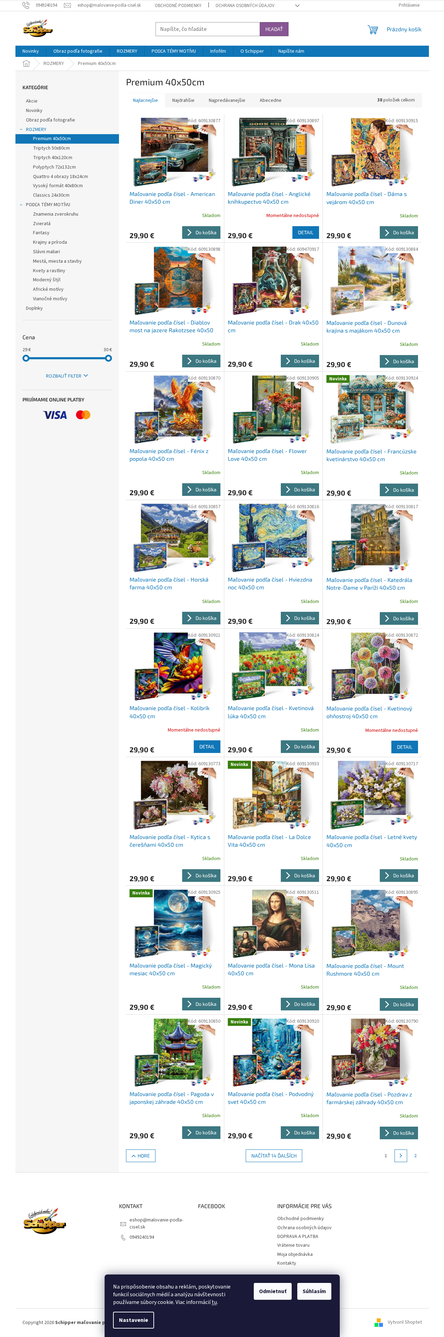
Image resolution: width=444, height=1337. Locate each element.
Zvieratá (42, 223)
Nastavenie (133, 1320)
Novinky (34, 110)
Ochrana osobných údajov (245, 5)
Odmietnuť (272, 1291)
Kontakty (286, 1263)
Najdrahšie (183, 100)
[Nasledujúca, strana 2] (401, 1155)
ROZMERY (36, 129)
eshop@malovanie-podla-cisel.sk (156, 1223)
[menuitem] (30, 51)
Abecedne (270, 100)
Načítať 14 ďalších (274, 1156)
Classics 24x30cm (51, 195)
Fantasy (41, 232)
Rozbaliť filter (63, 376)
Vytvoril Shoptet (405, 1322)
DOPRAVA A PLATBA (297, 1236)
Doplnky (34, 308)
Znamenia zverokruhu (55, 214)
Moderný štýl (46, 279)
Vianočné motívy (50, 298)
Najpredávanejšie (227, 100)
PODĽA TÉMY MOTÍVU (48, 204)
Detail (305, 232)
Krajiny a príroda (50, 242)
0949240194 (142, 1237)
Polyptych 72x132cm (54, 167)
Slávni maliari (46, 251)
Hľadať (274, 29)
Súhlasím (314, 1291)
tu (214, 1302)
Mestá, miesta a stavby (57, 261)
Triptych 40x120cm (52, 157)
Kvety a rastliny (49, 270)
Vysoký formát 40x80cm (58, 185)
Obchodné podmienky (178, 5)
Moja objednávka (295, 1254)
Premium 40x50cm (52, 138)
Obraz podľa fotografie (50, 120)
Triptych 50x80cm (51, 148)
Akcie (32, 101)
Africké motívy (48, 289)
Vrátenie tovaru (293, 1245)
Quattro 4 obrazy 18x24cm (60, 176)
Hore (144, 1156)
